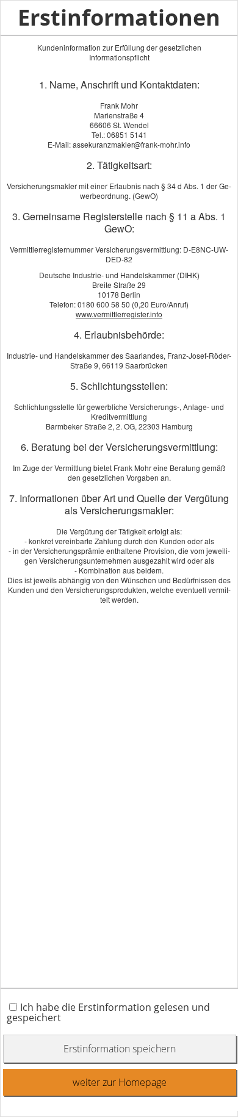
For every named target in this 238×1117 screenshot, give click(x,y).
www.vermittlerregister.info (119, 314)
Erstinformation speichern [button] (119, 1048)
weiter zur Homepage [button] (120, 1082)
